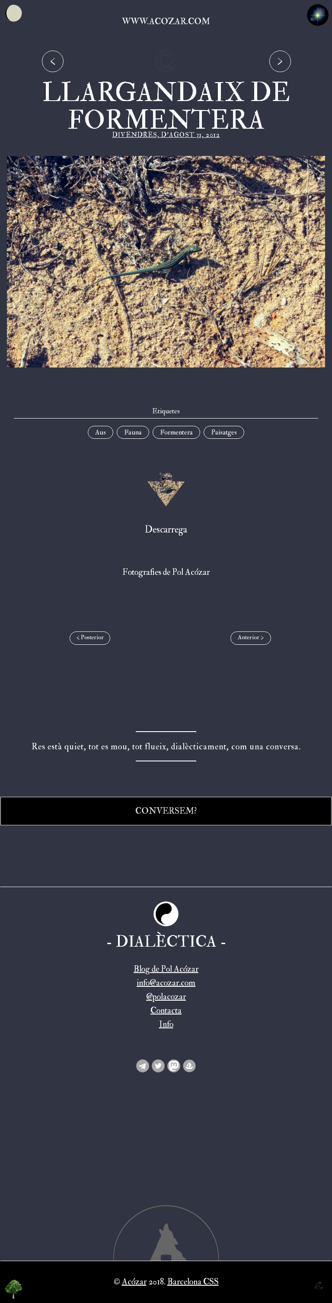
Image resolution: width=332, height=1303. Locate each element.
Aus (100, 432)
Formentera (176, 432)
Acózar (134, 1281)
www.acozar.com (166, 21)
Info (166, 1024)
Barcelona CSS (193, 1281)
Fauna (133, 432)
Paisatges (224, 432)
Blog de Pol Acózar (166, 969)
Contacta (166, 1010)
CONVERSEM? (166, 810)
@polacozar (166, 996)
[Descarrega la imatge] (165, 489)
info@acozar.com (166, 982)
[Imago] (166, 73)
